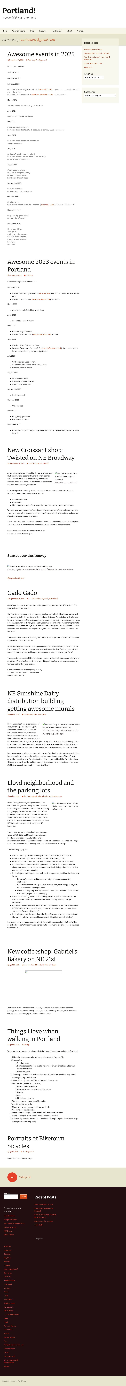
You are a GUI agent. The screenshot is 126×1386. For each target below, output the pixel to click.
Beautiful (7, 1254)
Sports (6, 1333)
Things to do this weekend (13, 1345)
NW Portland (8, 1311)
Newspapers (8, 1307)
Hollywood (44, 599)
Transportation (9, 1349)
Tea (5, 1341)
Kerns (6, 1292)
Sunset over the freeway (26, 556)
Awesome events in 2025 (41, 54)
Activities (31, 60)
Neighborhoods (9, 1303)
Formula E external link (51, 348)
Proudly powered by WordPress (14, 1381)
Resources (43, 31)
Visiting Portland (18, 31)
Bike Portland (9, 1235)
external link (45, 90)
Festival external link (42, 95)
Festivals (7, 1277)
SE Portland (8, 1330)
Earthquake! (57, 31)
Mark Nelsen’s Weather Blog (14, 1223)
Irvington (7, 1288)
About (69, 31)
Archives (88, 73)
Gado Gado (22, 592)
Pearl (6, 1322)
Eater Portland (9, 1216)
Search (6, 1193)
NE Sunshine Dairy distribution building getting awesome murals (41, 701)
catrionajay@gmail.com (37, 39)
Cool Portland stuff (30, 714)
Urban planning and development (50, 796)
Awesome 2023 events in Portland (96, 53)
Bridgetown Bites (10, 1219)
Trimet (6, 1352)
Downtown (8, 1273)
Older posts (21, 1177)
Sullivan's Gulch (50, 965)
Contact (80, 31)
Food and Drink (34, 463)
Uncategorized (41, 60)
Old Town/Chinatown (11, 1314)
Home (4, 31)
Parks (6, 1318)
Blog (32, 31)
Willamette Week (10, 1227)
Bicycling (7, 1258)
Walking (26, 1045)
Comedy (7, 1265)
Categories (89, 91)
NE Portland (44, 463)
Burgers (7, 1261)
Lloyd (25, 796)
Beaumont (7, 1250)
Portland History (10, 1326)
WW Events (8, 1231)
